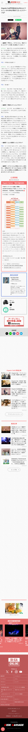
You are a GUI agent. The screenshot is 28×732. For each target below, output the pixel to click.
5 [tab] (17, 650)
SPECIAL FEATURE (5, 704)
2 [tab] (10, 650)
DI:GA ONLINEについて (14, 708)
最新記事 (2, 676)
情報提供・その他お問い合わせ (14, 716)
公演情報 (25, 2)
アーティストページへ (14, 414)
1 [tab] (8, 650)
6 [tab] (19, 650)
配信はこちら (14, 283)
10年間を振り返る (5, 687)
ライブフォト (3, 702)
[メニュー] (2, 2)
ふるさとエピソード (5, 693)
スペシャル (3, 684)
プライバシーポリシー (14, 713)
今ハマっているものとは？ (7, 696)
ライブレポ (3, 678)
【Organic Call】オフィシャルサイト (12, 267)
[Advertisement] (14, 352)
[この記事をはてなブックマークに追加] (21, 334)
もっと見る (14, 469)
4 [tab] (15, 650)
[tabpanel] (14, 636)
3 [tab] (13, 650)
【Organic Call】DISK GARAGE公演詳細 (13, 265)
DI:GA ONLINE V (4, 699)
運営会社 (14, 711)
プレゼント (3, 681)
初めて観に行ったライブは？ (6, 690)
